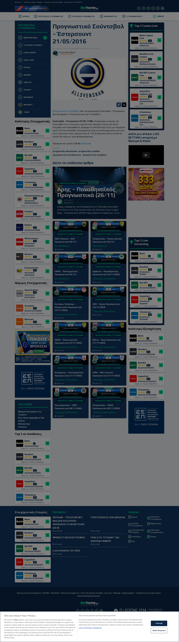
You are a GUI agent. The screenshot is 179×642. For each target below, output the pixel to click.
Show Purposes (159, 630)
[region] (89, 626)
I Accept (159, 623)
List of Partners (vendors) (90, 628)
